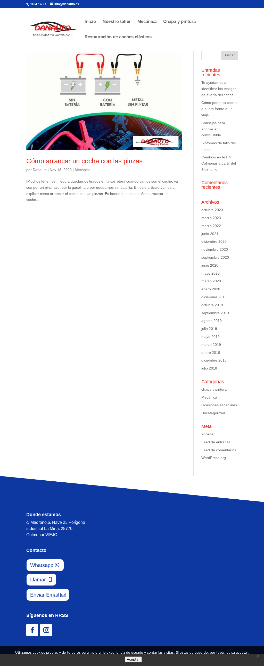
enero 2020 (210, 289)
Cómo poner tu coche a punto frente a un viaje (219, 109)
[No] (257, 656)
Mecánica (146, 22)
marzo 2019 (211, 345)
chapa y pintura (214, 389)
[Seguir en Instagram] (46, 630)
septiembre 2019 (215, 313)
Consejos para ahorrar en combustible (213, 129)
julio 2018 (209, 368)
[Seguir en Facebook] (32, 630)
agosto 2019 (211, 321)
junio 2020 (209, 265)
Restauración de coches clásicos (118, 37)
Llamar (38, 579)
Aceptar (133, 659)
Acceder (208, 434)
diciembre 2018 (214, 360)
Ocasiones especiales (219, 405)
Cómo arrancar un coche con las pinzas (84, 161)
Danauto (40, 170)
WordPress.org (213, 458)
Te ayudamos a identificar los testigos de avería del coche (218, 88)
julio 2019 (209, 329)
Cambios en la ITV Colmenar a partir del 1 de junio (218, 163)
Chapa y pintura (179, 22)
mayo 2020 (210, 273)
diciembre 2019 (214, 297)
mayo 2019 (210, 337)
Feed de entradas (215, 442)
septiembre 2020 (215, 257)
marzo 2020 (211, 281)
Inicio (90, 22)
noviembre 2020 (214, 249)
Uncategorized (213, 413)
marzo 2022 (211, 226)
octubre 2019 (212, 305)
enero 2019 (210, 352)
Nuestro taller (117, 22)
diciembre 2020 (214, 241)
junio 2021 (209, 234)
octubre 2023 (212, 210)
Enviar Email (44, 595)
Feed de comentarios (218, 450)
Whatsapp (41, 565)
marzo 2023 (211, 218)
